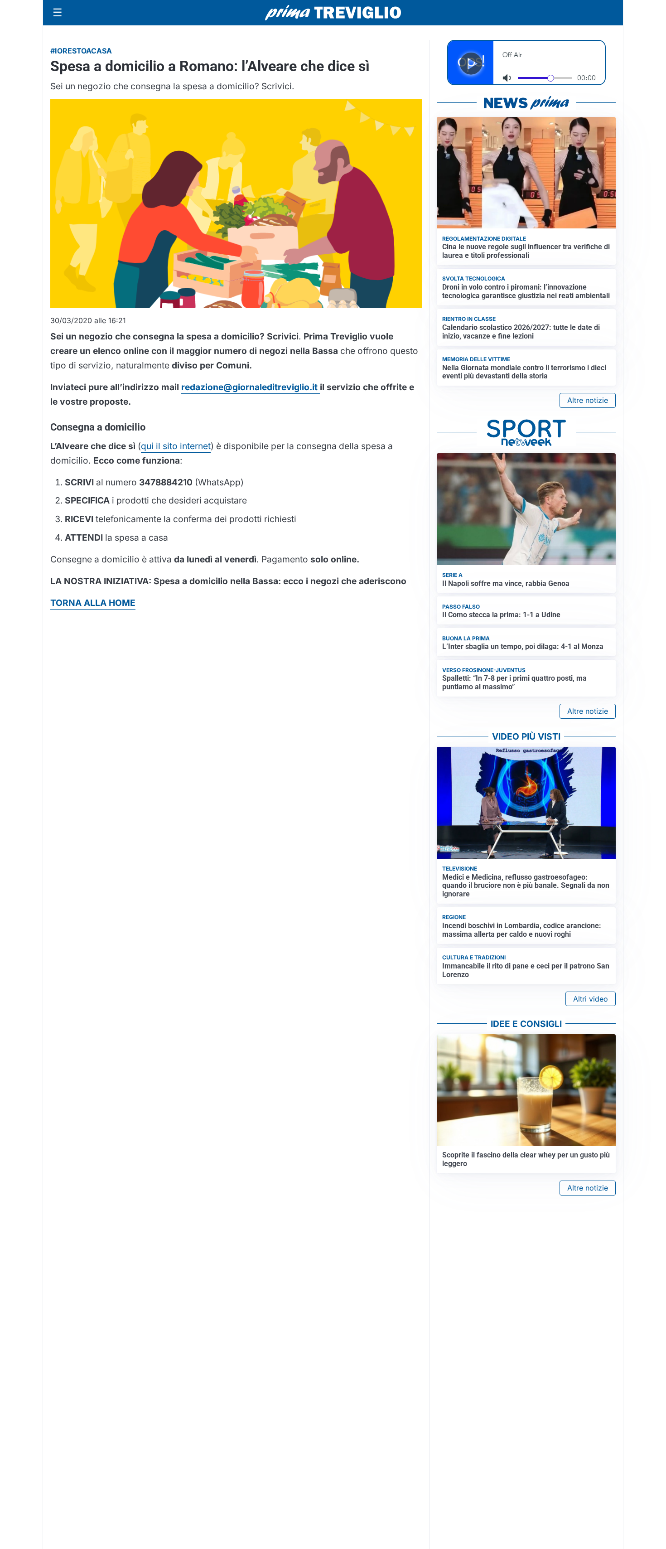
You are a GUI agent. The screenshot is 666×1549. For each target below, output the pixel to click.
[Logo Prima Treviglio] (333, 12)
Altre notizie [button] (587, 400)
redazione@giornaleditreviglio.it (250, 387)
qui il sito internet (176, 445)
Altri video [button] (590, 998)
